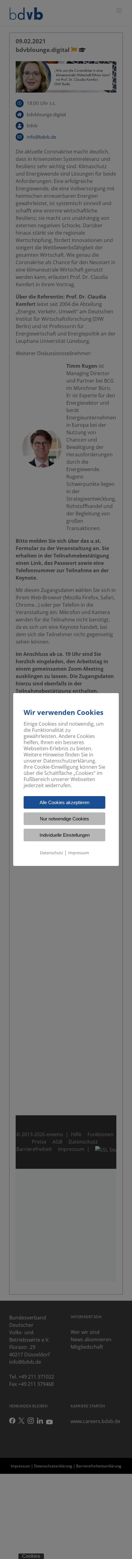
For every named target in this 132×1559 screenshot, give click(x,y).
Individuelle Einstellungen (65, 835)
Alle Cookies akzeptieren (64, 802)
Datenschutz (51, 852)
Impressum (78, 852)
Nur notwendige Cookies (64, 818)
